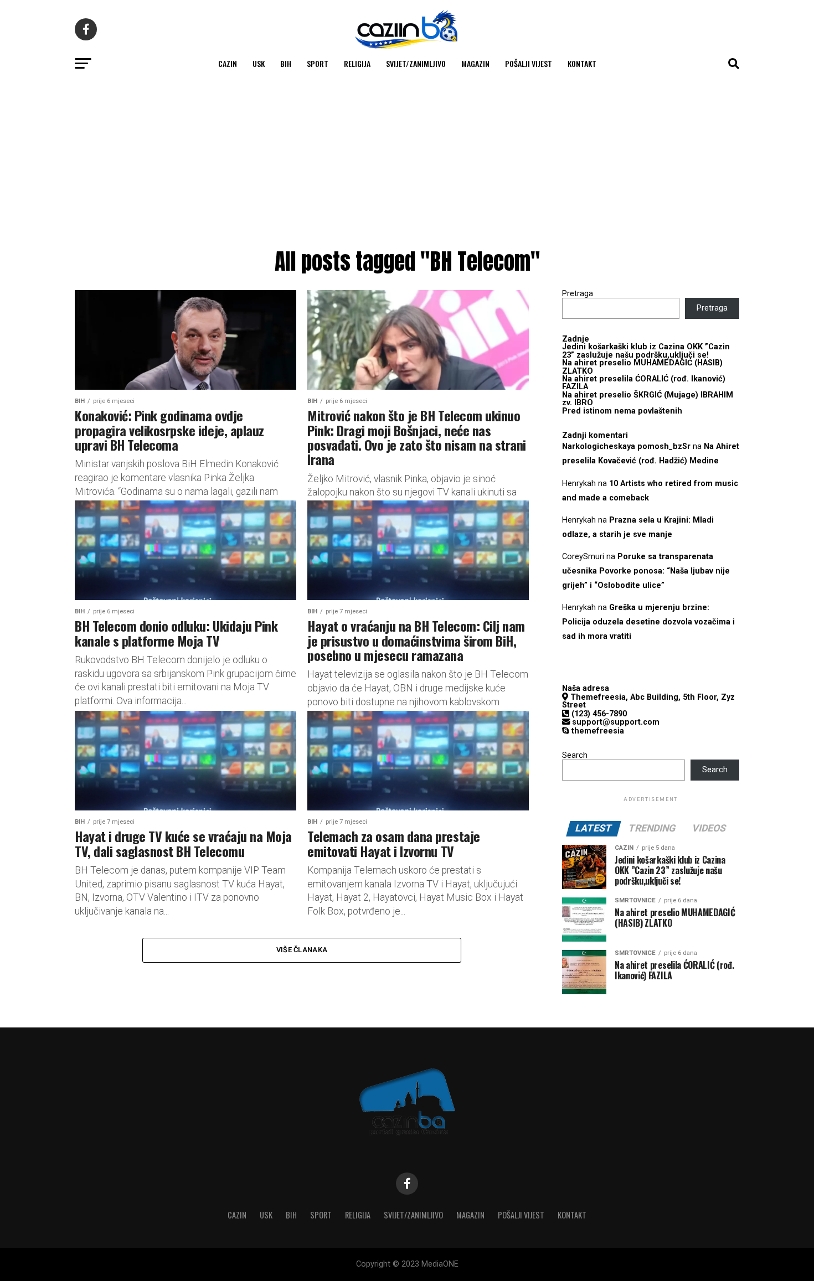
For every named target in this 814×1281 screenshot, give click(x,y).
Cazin (227, 63)
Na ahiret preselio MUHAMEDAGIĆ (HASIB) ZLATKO (642, 366)
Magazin (475, 63)
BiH (285, 63)
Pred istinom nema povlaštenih (622, 411)
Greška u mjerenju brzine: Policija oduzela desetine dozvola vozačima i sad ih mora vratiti (648, 622)
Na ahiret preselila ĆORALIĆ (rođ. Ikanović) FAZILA (643, 382)
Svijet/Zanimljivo (416, 63)
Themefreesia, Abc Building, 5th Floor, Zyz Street (648, 701)
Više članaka (301, 950)
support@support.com (615, 722)
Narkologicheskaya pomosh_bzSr (626, 446)
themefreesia (596, 731)
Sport (317, 63)
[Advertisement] (407, 160)
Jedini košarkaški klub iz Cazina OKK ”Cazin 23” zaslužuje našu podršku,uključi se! (646, 350)
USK (259, 63)
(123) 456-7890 (598, 714)
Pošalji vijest (528, 63)
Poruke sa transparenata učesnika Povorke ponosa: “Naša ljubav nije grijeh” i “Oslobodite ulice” (646, 571)
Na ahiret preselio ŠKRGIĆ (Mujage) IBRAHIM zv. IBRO (647, 398)
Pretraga (577, 293)
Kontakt (582, 63)
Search (575, 755)
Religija (357, 63)
